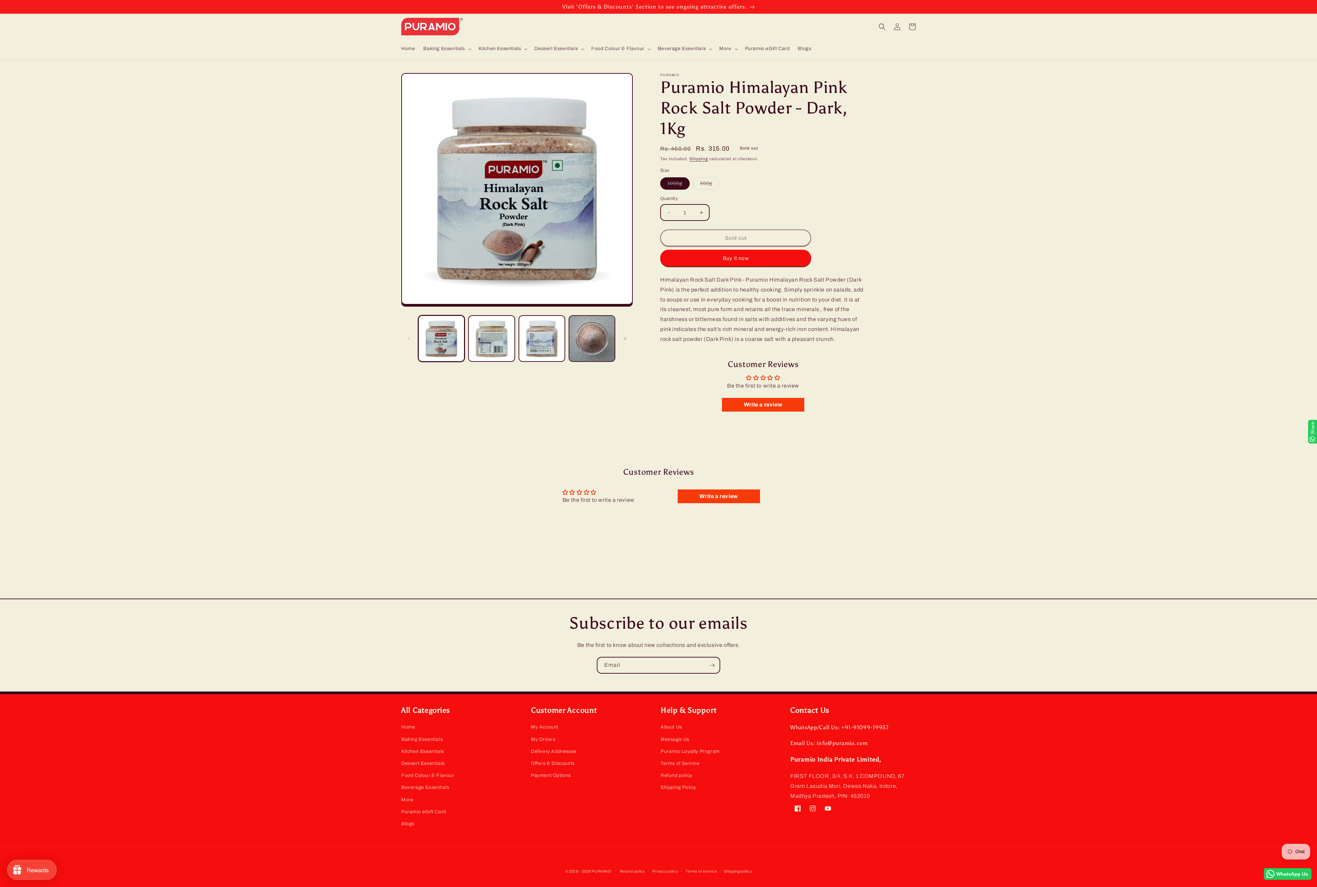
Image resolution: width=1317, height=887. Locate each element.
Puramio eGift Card (423, 811)
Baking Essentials (422, 739)
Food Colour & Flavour (427, 775)
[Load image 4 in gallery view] (592, 338)
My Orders (543, 739)
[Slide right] (625, 338)
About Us (671, 727)
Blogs (408, 823)
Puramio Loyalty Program (690, 751)
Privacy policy (665, 871)
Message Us (675, 739)
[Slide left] (408, 338)
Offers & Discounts (553, 763)
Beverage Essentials (425, 787)
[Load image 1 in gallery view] (441, 338)
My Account (544, 727)
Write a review (763, 404)
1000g (678, 185)
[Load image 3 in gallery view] (542, 338)
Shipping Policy (678, 787)
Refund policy (676, 775)
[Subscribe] (712, 665)
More (407, 799)
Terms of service (701, 871)
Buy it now (736, 258)
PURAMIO (601, 871)
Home (408, 727)
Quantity (669, 198)
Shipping (698, 158)
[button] (446, 49)
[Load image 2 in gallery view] (491, 338)
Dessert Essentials (423, 763)
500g (710, 185)
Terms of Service (680, 763)
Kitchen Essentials (422, 751)
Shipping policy (738, 871)
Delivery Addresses (554, 751)
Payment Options (551, 775)
